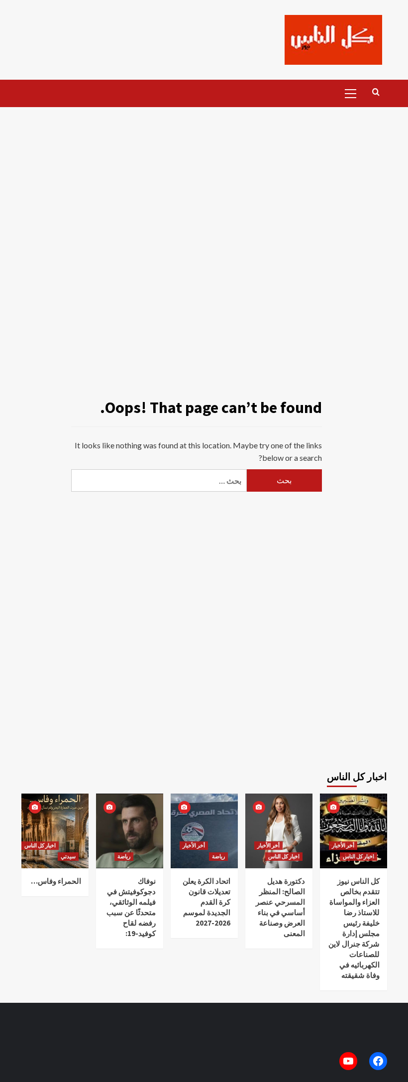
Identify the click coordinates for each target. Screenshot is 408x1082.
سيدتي (68, 856)
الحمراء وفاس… (56, 881)
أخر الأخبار (194, 845)
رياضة (123, 856)
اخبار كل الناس (40, 845)
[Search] (376, 92)
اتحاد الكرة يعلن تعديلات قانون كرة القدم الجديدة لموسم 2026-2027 (206, 902)
